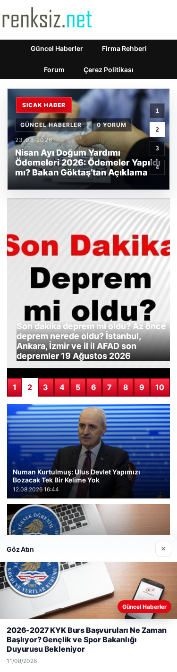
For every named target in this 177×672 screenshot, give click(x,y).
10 (159, 387)
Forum (54, 70)
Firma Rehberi (124, 48)
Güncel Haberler (57, 48)
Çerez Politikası (109, 70)
